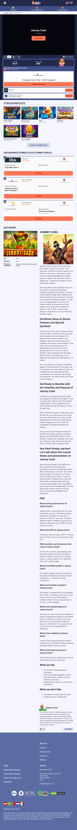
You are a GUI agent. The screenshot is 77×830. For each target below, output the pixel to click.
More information (38, 84)
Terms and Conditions (12, 774)
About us (43, 748)
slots (11, 12)
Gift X (41, 120)
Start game (39, 38)
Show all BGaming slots (38, 145)
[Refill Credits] (9, 56)
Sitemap (43, 760)
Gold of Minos (8, 120)
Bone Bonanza (26, 139)
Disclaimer (8, 782)
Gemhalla (60, 120)
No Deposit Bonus (37, 10)
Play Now (69, 90)
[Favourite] (19, 56)
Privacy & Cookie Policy (13, 778)
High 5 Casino (25, 264)
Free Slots (13, 10)
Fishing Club (25, 121)
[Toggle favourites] (71, 3)
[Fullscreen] (5, 56)
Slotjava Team (45, 752)
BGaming (39, 33)
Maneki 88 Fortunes (10, 139)
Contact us (44, 756)
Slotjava (6, 12)
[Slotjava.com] (36, 3)
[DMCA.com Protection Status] (57, 793)
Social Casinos (62, 10)
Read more (68, 729)
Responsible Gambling (12, 770)
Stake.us (18, 264)
